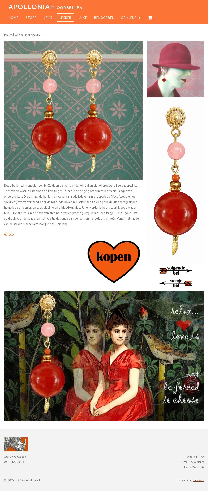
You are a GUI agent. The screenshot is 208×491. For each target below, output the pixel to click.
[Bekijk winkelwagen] (150, 17)
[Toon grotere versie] (73, 110)
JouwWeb (198, 480)
